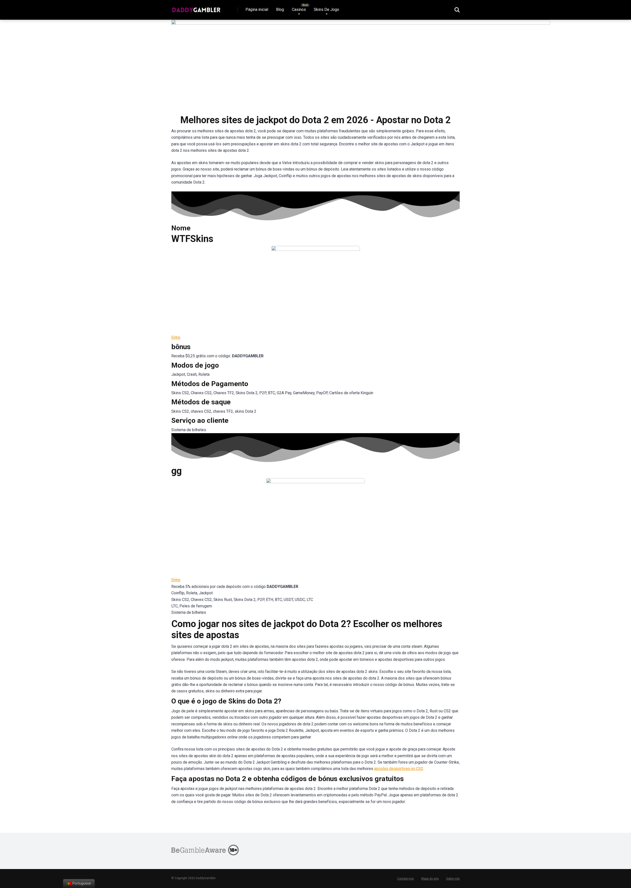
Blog (280, 9)
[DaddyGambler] (196, 8)
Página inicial (256, 9)
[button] (175, 337)
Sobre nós (453, 878)
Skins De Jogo (326, 9)
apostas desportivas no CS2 (398, 768)
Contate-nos (405, 878)
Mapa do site (430, 878)
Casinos (299, 9)
